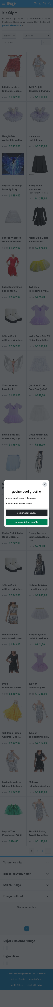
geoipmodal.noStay (26, 513)
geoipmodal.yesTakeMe (26, 522)
